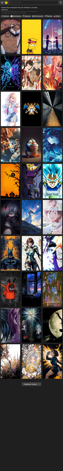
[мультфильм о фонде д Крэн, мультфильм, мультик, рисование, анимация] (10, 289)
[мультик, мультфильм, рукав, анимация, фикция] (52, 361)
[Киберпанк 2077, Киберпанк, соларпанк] (52, 289)
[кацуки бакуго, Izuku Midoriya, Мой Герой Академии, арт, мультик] (52, 73)
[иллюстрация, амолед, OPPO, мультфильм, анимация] (31, 109)
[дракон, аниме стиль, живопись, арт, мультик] (31, 217)
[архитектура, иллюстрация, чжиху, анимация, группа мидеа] (52, 109)
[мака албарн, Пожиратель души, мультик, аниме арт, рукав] (31, 181)
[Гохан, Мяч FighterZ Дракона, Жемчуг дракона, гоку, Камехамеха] (52, 253)
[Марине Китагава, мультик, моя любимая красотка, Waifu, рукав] (10, 109)
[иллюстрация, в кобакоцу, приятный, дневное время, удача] (31, 145)
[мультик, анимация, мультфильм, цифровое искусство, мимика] (10, 217)
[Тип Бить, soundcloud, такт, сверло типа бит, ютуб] (31, 37)
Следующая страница (30, 384)
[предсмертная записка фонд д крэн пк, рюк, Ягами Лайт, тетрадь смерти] (52, 325)
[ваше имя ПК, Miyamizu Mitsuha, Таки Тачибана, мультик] (52, 37)
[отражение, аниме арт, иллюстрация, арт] (31, 289)
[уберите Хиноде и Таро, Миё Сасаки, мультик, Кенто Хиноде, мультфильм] (52, 217)
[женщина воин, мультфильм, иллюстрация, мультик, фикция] (31, 253)
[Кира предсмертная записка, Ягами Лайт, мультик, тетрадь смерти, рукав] (10, 325)
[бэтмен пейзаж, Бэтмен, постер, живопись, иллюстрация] (10, 253)
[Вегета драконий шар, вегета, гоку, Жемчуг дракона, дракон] (52, 181)
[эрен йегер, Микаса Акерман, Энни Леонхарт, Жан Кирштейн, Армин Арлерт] (31, 73)
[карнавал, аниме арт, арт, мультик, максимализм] (31, 361)
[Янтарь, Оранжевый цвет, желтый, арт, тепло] (10, 181)
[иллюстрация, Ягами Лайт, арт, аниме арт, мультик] (10, 361)
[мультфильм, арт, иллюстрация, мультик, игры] (10, 145)
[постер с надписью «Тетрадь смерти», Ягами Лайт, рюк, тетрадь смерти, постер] (31, 325)
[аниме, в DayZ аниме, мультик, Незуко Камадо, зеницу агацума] (52, 145)
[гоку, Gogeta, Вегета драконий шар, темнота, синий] (10, 73)
